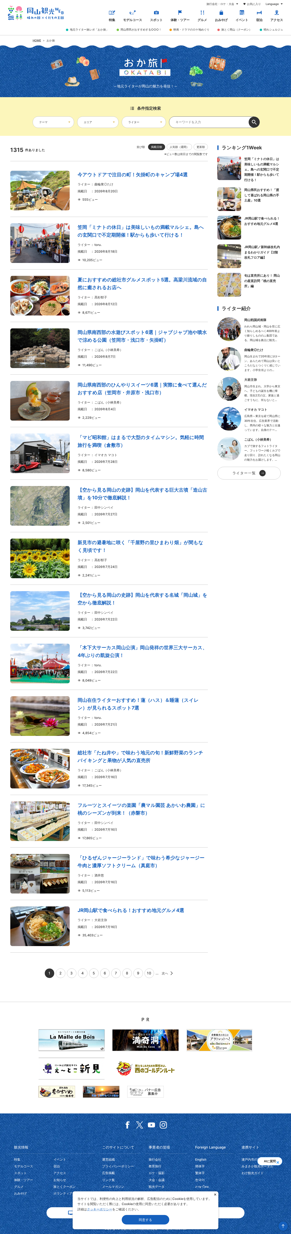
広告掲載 (108, 1173)
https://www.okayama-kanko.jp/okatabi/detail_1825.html (249, 228)
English (200, 1159)
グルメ (202, 20)
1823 (109, 663)
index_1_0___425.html (249, 359)
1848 (109, 243)
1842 (109, 348)
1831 (109, 768)
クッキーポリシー (99, 1209)
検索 (254, 122)
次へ (165, 973)
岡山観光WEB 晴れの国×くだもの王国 (36, 13)
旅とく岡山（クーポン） (236, 29)
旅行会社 (155, 1159)
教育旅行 (155, 1166)
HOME (37, 40)
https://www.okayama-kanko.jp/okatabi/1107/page (249, 285)
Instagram (163, 1125)
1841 (109, 401)
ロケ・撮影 (157, 1173)
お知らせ (59, 1180)
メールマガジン (113, 1187)
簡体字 (200, 1166)
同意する (145, 1220)
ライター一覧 (244, 473)
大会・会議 (157, 1180)
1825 (109, 926)
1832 (109, 716)
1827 (109, 874)
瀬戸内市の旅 (251, 1159)
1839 (109, 506)
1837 (109, 558)
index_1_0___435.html (249, 419)
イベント (242, 20)
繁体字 (200, 1173)
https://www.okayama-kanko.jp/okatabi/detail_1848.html (249, 169)
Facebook (127, 1125)
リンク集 (108, 1180)
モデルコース (132, 20)
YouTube (151, 1125)
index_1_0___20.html (249, 449)
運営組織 (108, 1159)
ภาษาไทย (202, 1187)
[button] (277, 1161)
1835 (109, 453)
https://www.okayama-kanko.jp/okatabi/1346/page (249, 256)
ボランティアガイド (67, 1193)
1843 (109, 295)
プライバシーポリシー (118, 1166)
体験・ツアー (180, 20)
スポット (156, 20)
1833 (109, 190)
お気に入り (254, 4)
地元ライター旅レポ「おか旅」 (89, 29)
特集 (112, 20)
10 (149, 973)
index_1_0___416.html (249, 329)
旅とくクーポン (64, 1187)
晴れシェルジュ (273, 29)
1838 (109, 611)
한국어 (200, 1180)
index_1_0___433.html (249, 389)
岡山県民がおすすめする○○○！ (141, 29)
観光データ (157, 1187)
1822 (109, 821)
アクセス (276, 20)
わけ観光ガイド (253, 1173)
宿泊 (259, 20)
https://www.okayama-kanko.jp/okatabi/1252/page (249, 199)
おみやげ (221, 20)
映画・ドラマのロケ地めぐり (191, 29)
